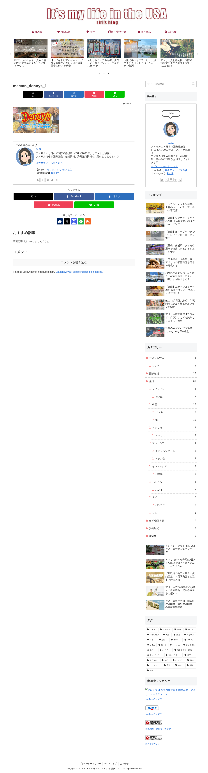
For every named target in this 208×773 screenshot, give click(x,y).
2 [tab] (104, 73)
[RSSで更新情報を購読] (57, 180)
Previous (10, 54)
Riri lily (55, 173)
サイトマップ (110, 763)
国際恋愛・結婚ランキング (158, 729)
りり (38, 148)
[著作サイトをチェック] (38, 180)
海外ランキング (152, 744)
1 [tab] (99, 73)
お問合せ (124, 763)
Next (197, 54)
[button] (193, 84)
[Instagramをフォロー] (47, 180)
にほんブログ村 (153, 698)
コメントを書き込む (74, 262)
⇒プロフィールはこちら (49, 163)
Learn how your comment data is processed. (79, 272)
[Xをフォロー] (42, 180)
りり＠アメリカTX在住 (59, 169)
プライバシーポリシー (90, 763)
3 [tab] (108, 73)
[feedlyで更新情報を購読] (52, 180)
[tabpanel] (31, 53)
